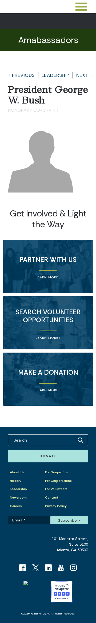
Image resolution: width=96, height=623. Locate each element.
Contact (51, 497)
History (15, 481)
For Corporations (58, 481)
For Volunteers (56, 489)
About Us (17, 472)
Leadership (55, 75)
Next (82, 75)
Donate (48, 456)
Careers (16, 506)
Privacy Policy (56, 506)
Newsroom (18, 497)
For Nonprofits (56, 472)
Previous (23, 75)
